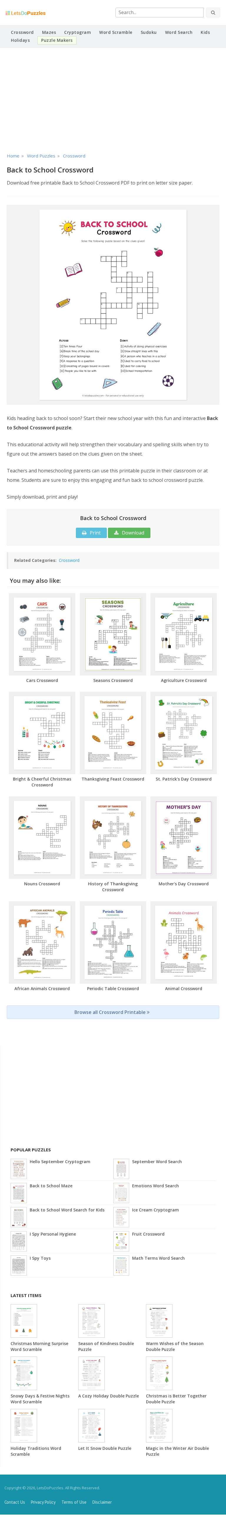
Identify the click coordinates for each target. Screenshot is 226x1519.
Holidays (20, 40)
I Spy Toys (40, 1258)
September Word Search (157, 1161)
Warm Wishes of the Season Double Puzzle (175, 1346)
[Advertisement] (113, 99)
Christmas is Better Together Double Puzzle (176, 1399)
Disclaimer (102, 1502)
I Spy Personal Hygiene (53, 1234)
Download (132, 532)
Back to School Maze (51, 1185)
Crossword (22, 32)
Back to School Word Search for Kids (67, 1210)
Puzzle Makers (57, 40)
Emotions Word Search (155, 1185)
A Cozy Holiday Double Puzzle (108, 1396)
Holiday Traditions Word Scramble (36, 1451)
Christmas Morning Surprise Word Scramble (39, 1346)
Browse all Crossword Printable (110, 1012)
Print (95, 532)
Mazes (49, 32)
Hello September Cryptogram (60, 1161)
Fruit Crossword (148, 1234)
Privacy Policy (43, 1502)
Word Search (179, 32)
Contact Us (14, 1502)
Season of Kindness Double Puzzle (106, 1346)
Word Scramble (115, 32)
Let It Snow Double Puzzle (104, 1448)
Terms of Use (74, 1502)
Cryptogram (77, 32)
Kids (205, 32)
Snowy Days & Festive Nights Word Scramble (40, 1399)
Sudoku (149, 32)
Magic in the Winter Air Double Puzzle (177, 1451)
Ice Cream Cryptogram (155, 1210)
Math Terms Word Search (158, 1258)
